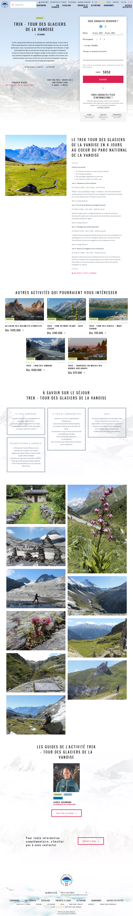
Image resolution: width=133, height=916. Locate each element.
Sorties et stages (59, 2)
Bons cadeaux (85, 2)
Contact (116, 2)
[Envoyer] (86, 892)
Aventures (45, 2)
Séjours (73, 2)
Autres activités (127, 6)
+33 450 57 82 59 (103, 107)
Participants (88, 39)
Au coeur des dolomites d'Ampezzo (23, 326)
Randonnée (109, 5)
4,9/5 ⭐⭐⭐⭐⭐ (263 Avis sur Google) (66, 907)
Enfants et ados (83, 6)
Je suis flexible (91, 45)
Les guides (51, 904)
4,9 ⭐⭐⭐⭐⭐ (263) (103, 2)
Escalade (66, 5)
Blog (62, 904)
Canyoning (41, 5)
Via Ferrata (55, 6)
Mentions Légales (76, 904)
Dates (85, 33)
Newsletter (51, 893)
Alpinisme (96, 5)
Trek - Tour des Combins (39, 365)
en (125, 2)
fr (122, 2)
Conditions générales (108, 904)
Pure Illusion (72, 913)
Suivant (103, 79)
